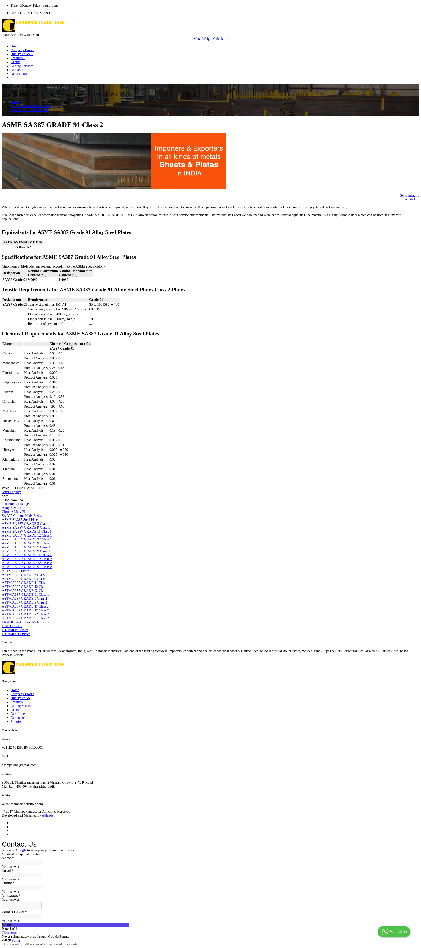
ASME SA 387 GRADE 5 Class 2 (26, 547)
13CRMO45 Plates (15, 630)
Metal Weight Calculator (210, 39)
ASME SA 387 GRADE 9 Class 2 (26, 551)
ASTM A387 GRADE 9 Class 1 (24, 579)
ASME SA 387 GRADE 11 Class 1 (27, 531)
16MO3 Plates (12, 626)
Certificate (18, 714)
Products (18, 58)
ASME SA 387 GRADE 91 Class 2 (27, 567)
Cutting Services (23, 66)
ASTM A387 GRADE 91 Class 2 (25, 618)
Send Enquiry (409, 195)
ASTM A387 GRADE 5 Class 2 (24, 598)
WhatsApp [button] (411, 199)
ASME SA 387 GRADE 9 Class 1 (26, 527)
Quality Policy (22, 54)
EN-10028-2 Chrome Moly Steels (25, 622)
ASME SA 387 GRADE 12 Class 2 (27, 559)
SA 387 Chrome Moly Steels (30, 106)
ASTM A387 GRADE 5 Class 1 (24, 575)
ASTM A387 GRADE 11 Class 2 (25, 606)
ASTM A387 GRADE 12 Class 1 (25, 586)
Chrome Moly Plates (16, 512)
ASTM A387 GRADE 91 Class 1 (25, 594)
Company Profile (22, 50)
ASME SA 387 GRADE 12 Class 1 (27, 535)
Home (15, 46)
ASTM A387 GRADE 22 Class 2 (25, 614)
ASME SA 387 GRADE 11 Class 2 (27, 555)
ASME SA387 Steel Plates (29, 110)
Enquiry (16, 721)
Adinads (47, 815)
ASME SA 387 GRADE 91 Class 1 (27, 543)
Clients (15, 62)
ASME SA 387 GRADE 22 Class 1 (27, 539)
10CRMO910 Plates (16, 634)
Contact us (18, 717)
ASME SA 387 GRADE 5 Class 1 (26, 523)
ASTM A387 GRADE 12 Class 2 (25, 610)
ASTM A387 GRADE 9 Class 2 (24, 602)
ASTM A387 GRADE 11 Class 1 (25, 583)
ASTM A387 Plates (15, 571)
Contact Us (18, 70)
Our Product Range (15, 504)
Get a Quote (19, 74)
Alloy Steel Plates (14, 508)
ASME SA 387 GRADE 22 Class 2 (27, 563)
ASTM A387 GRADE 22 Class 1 (25, 590)
